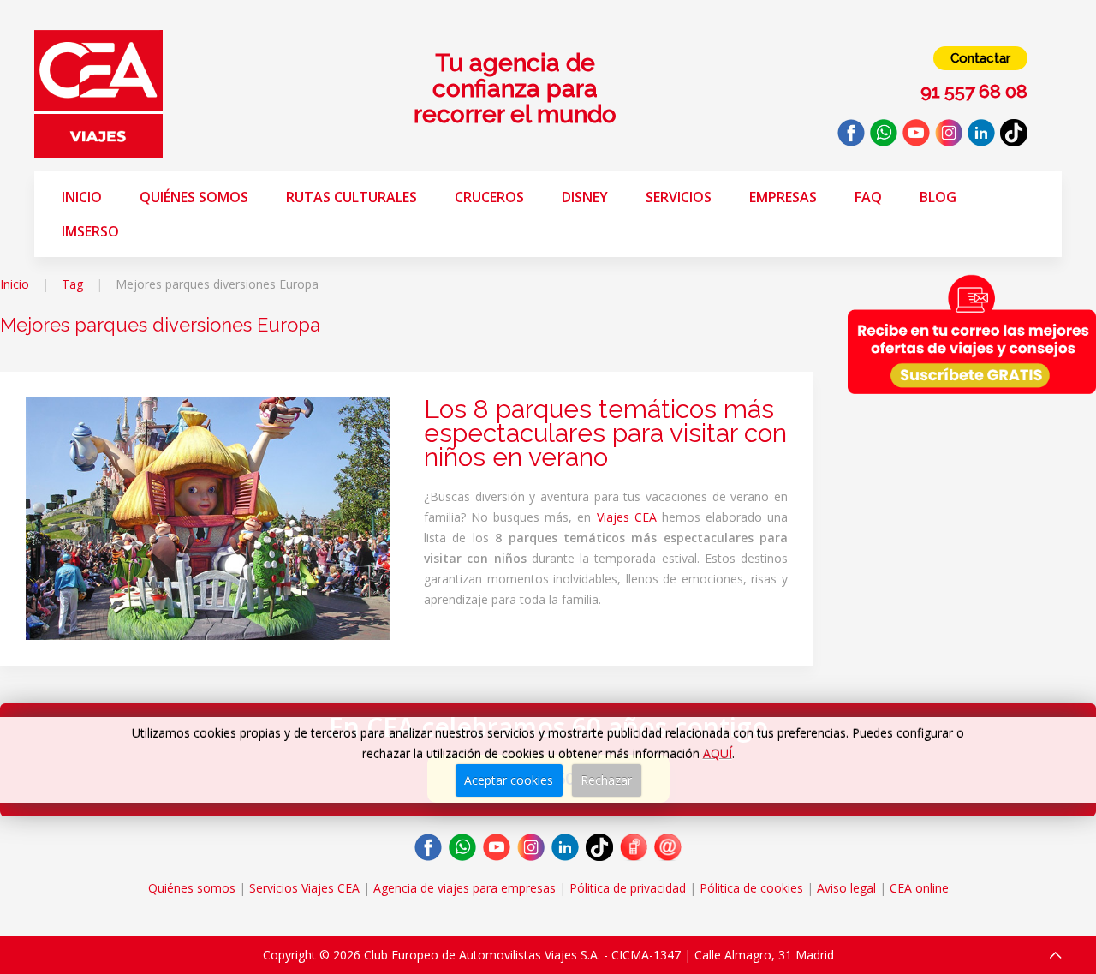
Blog (938, 197)
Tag (72, 284)
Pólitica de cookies (751, 888)
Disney (585, 197)
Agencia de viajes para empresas (464, 888)
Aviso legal (846, 888)
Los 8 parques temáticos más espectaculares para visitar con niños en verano (605, 433)
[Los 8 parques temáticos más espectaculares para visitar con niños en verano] (208, 517)
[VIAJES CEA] (98, 93)
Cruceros (489, 197)
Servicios (679, 197)
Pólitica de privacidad (627, 888)
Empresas (783, 197)
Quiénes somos (194, 197)
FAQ (868, 197)
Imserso (90, 231)
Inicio (82, 197)
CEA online (919, 888)
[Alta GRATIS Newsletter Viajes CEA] (972, 334)
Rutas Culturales (351, 197)
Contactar (980, 58)
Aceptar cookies (508, 780)
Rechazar (606, 780)
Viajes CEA (627, 517)
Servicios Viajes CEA (304, 888)
